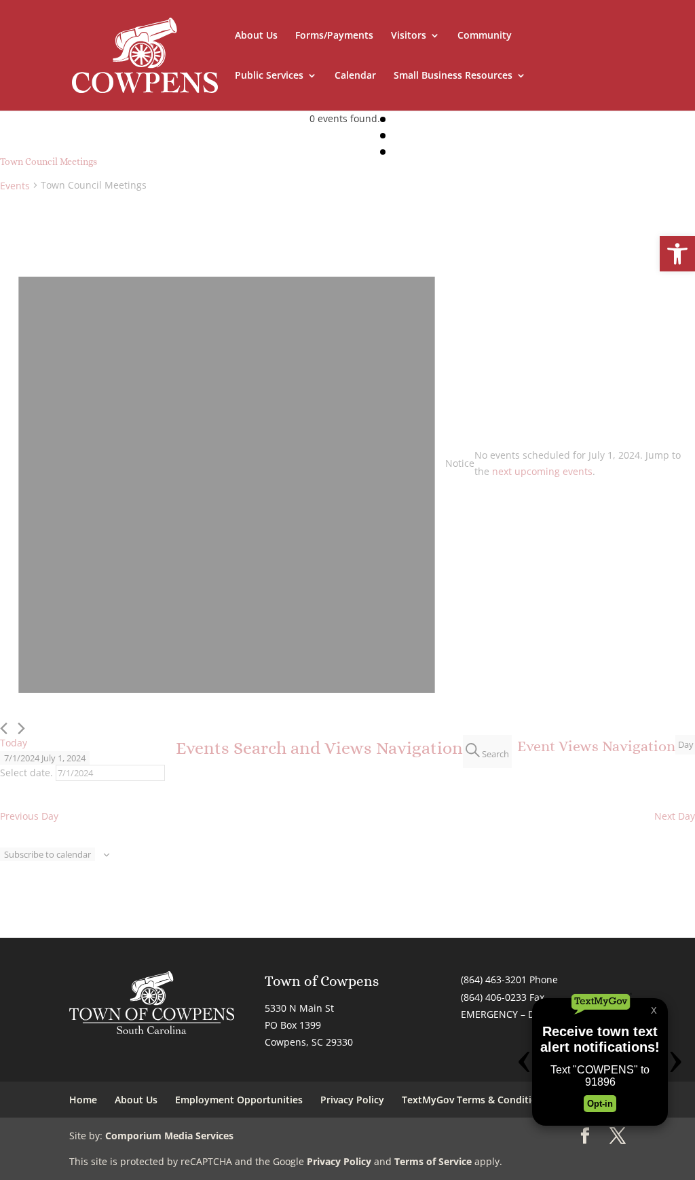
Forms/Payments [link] (334, 36)
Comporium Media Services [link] (169, 1135)
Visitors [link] (408, 36)
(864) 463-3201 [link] (494, 979)
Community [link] (484, 36)
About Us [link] (256, 36)
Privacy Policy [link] (352, 1099)
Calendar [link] (355, 76)
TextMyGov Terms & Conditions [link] (475, 1099)
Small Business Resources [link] (453, 76)
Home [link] (83, 1099)
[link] (677, 253)
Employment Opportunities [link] (239, 1099)
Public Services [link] (269, 76)
